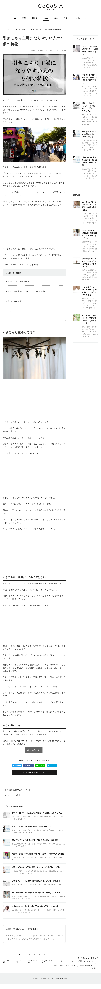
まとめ (11, 311)
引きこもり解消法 (16, 301)
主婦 (19, 795)
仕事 (66, 18)
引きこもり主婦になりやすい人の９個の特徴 (27, 291)
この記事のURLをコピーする (35, 772)
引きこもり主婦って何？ (18, 281)
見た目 (35, 18)
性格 (46, 18)
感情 (56, 18)
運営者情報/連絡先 (47, 961)
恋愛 (24, 18)
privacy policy (32, 961)
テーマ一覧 (19, 961)
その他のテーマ (80, 18)
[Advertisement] (34, 226)
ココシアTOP (7, 961)
